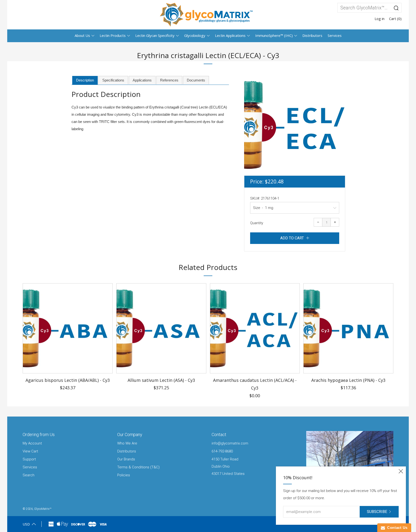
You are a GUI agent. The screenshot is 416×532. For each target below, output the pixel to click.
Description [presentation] (85, 80)
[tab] (85, 80)
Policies (123, 475)
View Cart (30, 451)
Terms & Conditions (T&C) (138, 467)
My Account (32, 443)
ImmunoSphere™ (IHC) (274, 35)
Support (29, 459)
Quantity (256, 223)
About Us (82, 35)
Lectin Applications (230, 35)
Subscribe (377, 511)
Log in (379, 18)
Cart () (395, 18)
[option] (294, 124)
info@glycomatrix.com (230, 443)
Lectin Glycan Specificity (155, 35)
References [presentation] (169, 80)
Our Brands (126, 459)
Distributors (312, 35)
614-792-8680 (222, 451)
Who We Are (127, 443)
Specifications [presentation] (113, 80)
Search (28, 475)
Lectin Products (113, 35)
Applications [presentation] (142, 80)
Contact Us (396, 527)
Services (335, 35)
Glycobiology (194, 35)
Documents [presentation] (196, 80)
